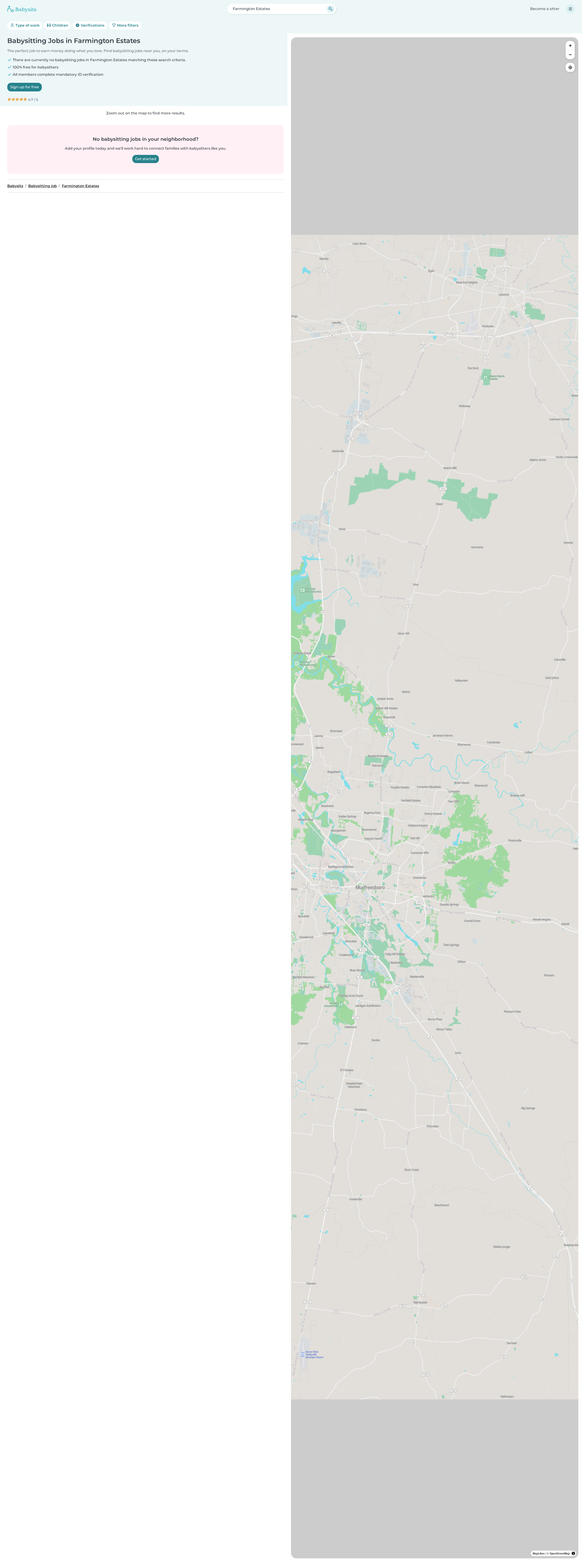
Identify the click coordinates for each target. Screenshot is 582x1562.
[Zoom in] (570, 45)
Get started (145, 159)
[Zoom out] (570, 54)
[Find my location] (570, 67)
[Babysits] (21, 9)
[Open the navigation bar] (570, 9)
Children (59, 25)
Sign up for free (24, 87)
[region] (434, 797)
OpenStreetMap (559, 1553)
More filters (127, 25)
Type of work (27, 25)
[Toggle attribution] (573, 1553)
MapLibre (539, 1553)
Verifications (92, 25)
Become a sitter (544, 9)
